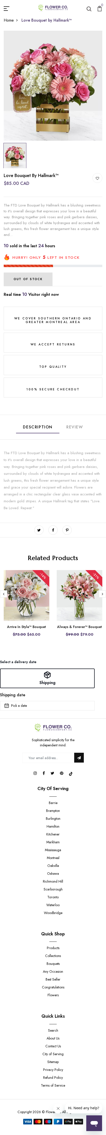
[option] (53, 86)
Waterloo (53, 905)
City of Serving (53, 1054)
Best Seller (53, 979)
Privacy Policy (53, 1069)
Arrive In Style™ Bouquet (26, 626)
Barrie (53, 802)
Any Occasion (53, 971)
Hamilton (53, 826)
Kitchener (53, 834)
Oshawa (53, 873)
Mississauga (53, 850)
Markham (53, 842)
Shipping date (12, 695)
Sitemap (53, 1061)
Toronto (53, 897)
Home (9, 20)
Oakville (53, 865)
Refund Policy (53, 1077)
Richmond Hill (53, 881)
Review (74, 427)
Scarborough (53, 889)
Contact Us (53, 1046)
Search (53, 1030)
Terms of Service (53, 1085)
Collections (53, 955)
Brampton (53, 810)
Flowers (53, 995)
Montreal (53, 857)
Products (53, 947)
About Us (53, 1038)
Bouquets (53, 963)
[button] (47, 678)
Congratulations (53, 987)
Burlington (53, 818)
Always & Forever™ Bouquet (79, 626)
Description (38, 427)
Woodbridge (53, 912)
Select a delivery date (18, 661)
